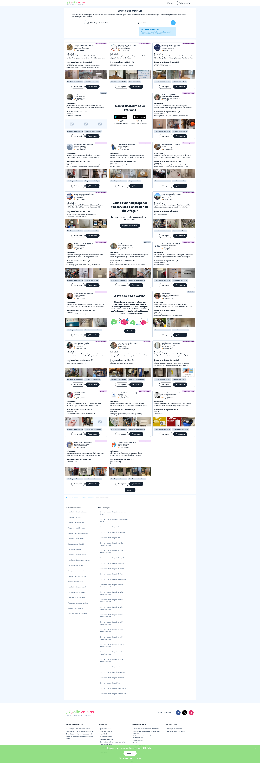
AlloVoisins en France (106, 745)
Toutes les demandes (106, 737)
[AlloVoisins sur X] (184, 712)
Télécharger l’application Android (176, 731)
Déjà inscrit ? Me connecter (130, 758)
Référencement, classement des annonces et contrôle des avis (146, 737)
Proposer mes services (106, 739)
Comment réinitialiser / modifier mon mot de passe (79, 737)
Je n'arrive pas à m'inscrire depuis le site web (79, 734)
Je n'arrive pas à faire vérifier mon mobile (78, 729)
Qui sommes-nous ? (105, 729)
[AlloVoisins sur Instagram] (191, 712)
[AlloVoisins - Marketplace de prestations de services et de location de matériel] (76, 4)
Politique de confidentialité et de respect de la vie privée (146, 732)
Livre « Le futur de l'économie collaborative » (113, 742)
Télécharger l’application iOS (174, 729)
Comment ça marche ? (106, 731)
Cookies (135, 743)
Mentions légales (138, 740)
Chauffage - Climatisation (87, 498)
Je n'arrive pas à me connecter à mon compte (79, 731)
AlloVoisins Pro (104, 734)
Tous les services (73, 498)
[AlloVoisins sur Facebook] (178, 712)
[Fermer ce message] (255, 748)
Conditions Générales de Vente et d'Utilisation (146, 729)
